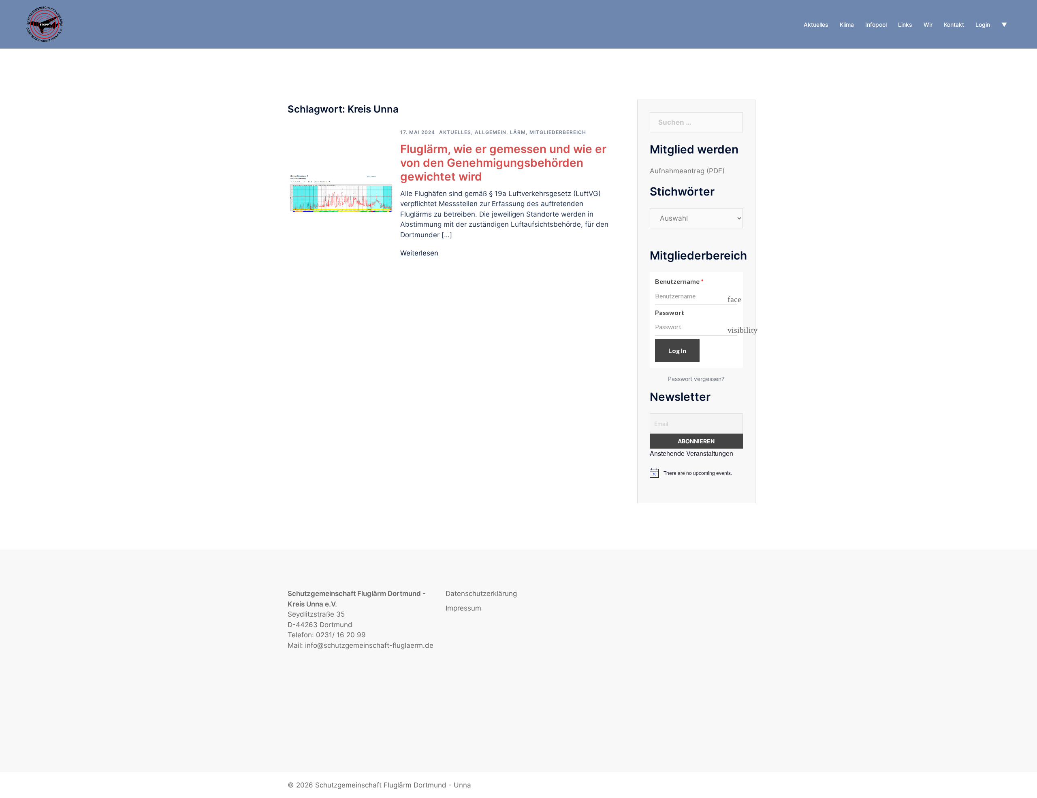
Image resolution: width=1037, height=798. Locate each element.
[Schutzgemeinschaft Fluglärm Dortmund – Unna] (45, 24)
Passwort (669, 312)
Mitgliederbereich (557, 132)
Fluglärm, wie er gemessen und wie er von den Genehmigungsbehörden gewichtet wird (503, 162)
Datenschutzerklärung (481, 593)
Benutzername (679, 281)
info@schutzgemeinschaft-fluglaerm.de (369, 645)
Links (905, 24)
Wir (928, 24)
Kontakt (954, 24)
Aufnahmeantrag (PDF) (687, 171)
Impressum (463, 608)
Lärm (518, 132)
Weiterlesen (419, 253)
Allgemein (490, 132)
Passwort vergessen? (696, 378)
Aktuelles (816, 24)
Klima (847, 24)
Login (982, 24)
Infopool (876, 24)
